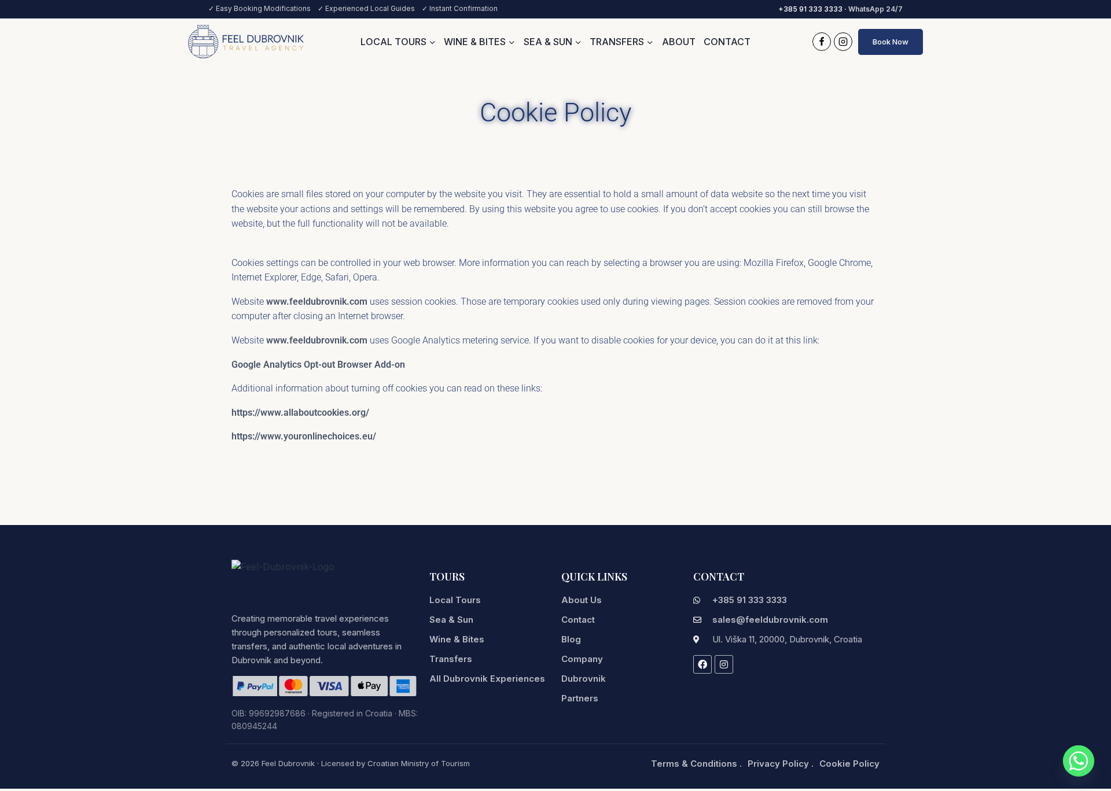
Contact (727, 41)
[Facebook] (821, 41)
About (679, 41)
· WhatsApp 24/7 (840, 9)
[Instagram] (843, 41)
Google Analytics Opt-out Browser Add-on (318, 364)
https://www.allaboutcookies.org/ (300, 412)
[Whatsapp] (1078, 761)
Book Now (890, 41)
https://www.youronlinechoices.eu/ (303, 436)
